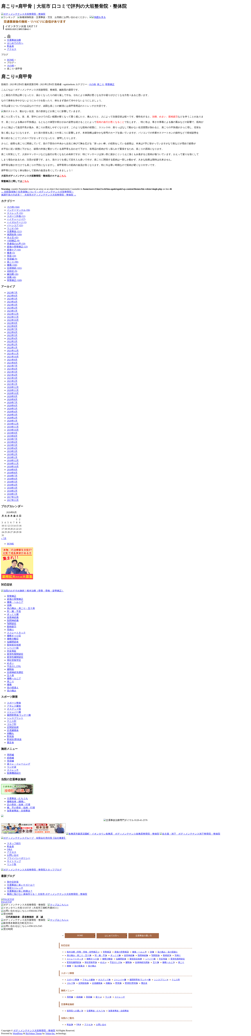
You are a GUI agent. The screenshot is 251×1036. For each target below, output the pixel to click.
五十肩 (10, 675)
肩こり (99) (12, 262)
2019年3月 (12, 451)
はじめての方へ (15, 43)
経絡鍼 (10, 758)
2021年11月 (13, 353)
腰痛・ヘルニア (15, 602)
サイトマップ (14, 861)
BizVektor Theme (34, 1033)
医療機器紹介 (14, 773)
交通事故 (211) (14, 231)
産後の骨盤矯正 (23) (17, 246)
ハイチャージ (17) (16, 219)
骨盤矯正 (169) (14, 280)
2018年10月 (13, 466)
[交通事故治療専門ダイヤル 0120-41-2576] (125, 820)
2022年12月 (13, 314)
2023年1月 (12, 311)
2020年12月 (13, 387)
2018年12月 (13, 460)
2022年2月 (12, 344)
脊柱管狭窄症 (14, 660)
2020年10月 (13, 393)
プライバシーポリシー (18, 858)
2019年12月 (13, 424)
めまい (10, 663)
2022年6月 (12, 332)
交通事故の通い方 (144, 936)
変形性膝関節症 (15, 657)
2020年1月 (12, 421)
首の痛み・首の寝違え (167, 952)
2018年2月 (12, 491)
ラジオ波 (11, 767)
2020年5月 (12, 408)
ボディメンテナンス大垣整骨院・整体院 (34, 1030)
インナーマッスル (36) (18, 210)
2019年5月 (12, 445)
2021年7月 (12, 366)
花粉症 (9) (12, 271)
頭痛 (9, 605)
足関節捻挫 (13, 727)
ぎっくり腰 (13, 614)
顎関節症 (11, 623)
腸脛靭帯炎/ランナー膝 (19, 715)
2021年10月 (13, 356)
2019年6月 (12, 442)
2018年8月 (12, 472)
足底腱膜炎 (13, 730)
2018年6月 (12, 479)
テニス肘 (11, 721)
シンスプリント (15, 718)
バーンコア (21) (15, 225)
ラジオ (108, 997)
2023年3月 (12, 305)
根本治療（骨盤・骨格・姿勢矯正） (83, 952)
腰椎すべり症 (14, 635)
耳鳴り (10, 629)
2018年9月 (12, 469)
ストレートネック (16, 632)
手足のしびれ (14, 666)
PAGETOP (6, 902)
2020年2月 (12, 417)
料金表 (10, 46)
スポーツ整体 (14, 703)
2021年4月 (12, 375)
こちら (62, 176)
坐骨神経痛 (13, 617)
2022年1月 (12, 347)
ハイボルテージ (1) (16, 222)
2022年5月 (12, 335)
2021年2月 (12, 381)
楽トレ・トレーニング (18, 764)
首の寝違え (13, 687)
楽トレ (99, 997)
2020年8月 (12, 399)
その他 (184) (13, 207)
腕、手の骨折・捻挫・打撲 (21, 807)
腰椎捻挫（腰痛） (16, 801)
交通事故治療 (14, 40)
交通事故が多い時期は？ (20, 891)
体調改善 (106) (14, 234)
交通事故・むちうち (17, 798)
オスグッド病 (14, 709)
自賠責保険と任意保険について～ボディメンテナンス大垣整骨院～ (37, 192)
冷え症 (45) (12, 237)
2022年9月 (12, 323)
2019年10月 (13, 430)
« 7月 (3, 538)
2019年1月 (12, 457)
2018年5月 (12, 482)
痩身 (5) (11, 253)
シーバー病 (13, 648)
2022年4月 (12, 338)
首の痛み (11, 690)
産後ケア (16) (14, 250)
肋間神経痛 (13, 620)
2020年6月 (12, 405)
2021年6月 (12, 369)
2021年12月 (13, 350)
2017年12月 (13, 497)
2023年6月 (12, 295)
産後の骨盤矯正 (15, 599)
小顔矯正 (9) (13, 240)
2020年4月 (12, 411)
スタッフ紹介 (14, 843)
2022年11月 (13, 317)
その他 (92, 84)
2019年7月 (12, 439)
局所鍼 (10, 754)
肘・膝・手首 (14, 611)
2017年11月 (13, 500)
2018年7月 (12, 475)
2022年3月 (12, 341)
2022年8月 (12, 326)
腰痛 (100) (12, 265)
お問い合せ (13, 855)
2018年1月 (12, 494)
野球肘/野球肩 (14, 739)
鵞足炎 (10, 742)
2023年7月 (12, 292)
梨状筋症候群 (14, 645)
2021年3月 (12, 378)
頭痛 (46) (11, 277)
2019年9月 (12, 433)
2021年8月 (12, 363)
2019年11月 (13, 427)
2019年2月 (12, 454)
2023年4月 (12, 302)
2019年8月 (12, 436)
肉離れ (10, 733)
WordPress (18, 1033)
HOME (10, 543)
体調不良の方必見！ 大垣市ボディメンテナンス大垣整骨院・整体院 (38, 195)
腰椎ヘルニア (14, 678)
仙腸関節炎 (13, 642)
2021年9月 (12, 360)
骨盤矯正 (109, 84)
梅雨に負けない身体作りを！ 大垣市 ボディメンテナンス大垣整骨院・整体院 (47, 894)
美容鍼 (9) (12, 259)
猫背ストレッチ (15, 888)
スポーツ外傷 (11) (16, 216)
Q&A (9, 849)
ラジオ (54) (12, 228)
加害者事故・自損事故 (18, 810)
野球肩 (10, 736)
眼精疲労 (11, 626)
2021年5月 (12, 372)
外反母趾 (11, 651)
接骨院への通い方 (75, 1011)
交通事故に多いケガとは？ (21, 885)
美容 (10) (11, 256)
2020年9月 (12, 396)
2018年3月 (12, 488)
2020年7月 (12, 402)
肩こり (100, 84)
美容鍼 (10, 761)
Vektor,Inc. (50, 1033)
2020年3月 (12, 414)
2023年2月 (12, 308)
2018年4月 (12, 485)
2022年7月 (12, 329)
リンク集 (11, 864)
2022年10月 (13, 320)
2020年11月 (13, 390)
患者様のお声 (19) (16, 243)
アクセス (11, 49)
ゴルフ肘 (11, 724)
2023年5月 (12, 298)
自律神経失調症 (15, 672)
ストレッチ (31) (15, 213)
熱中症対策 (13, 882)
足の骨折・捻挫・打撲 (18, 804)
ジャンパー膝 (14, 712)
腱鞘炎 (10, 669)
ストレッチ (13, 770)
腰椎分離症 (13, 639)
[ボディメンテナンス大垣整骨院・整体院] (23, 14)
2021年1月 (12, 384)
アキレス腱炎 (14, 706)
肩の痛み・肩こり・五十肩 (21, 608)
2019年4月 (12, 448)
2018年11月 (13, 463)
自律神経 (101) (14, 268)
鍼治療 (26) (12, 274)
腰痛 (9, 684)
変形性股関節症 (15, 654)
